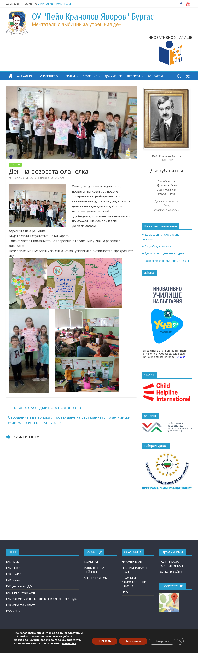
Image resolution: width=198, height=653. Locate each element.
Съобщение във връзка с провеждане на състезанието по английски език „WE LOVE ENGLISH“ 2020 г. (69, 420)
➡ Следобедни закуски (156, 246)
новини (15, 164)
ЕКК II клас (13, 568)
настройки (69, 643)
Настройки (162, 641)
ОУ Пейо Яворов (39, 178)
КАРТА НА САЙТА (170, 572)
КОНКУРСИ (91, 561)
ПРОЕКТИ (133, 76)
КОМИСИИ (13, 611)
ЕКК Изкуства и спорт (20, 605)
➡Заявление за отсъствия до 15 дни (166, 261)
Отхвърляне (133, 641)
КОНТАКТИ (155, 76)
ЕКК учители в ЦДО (19, 586)
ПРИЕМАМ (105, 641)
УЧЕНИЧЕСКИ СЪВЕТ (98, 578)
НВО (125, 592)
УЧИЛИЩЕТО (48, 76)
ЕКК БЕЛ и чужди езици (21, 592)
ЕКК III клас (13, 574)
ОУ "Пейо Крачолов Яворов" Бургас (93, 16)
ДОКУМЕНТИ (113, 76)
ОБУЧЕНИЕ (90, 76)
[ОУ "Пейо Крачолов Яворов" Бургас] (10, 76)
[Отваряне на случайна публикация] (187, 76)
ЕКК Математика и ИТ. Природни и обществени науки (41, 599)
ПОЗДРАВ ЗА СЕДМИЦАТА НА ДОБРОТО (44, 408)
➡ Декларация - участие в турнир (163, 253)
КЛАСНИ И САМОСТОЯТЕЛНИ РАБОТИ (134, 582)
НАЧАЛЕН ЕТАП (132, 561)
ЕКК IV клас (13, 580)
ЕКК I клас (12, 561)
